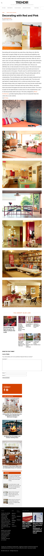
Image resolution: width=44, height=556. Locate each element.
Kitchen (4, 7)
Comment (4, 359)
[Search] (1, 2)
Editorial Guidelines (14, 516)
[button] (22, 36)
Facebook (19, 516)
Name (4, 372)
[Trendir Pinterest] (7, 390)
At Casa (6, 98)
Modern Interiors (27, 7)
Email (3, 375)
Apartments (10, 7)
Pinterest (19, 519)
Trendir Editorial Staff (7, 18)
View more (36, 7)
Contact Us (14, 526)
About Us (14, 513)
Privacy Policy (13, 523)
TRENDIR (22, 2)
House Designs (18, 7)
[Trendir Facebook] (4, 390)
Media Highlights (14, 519)
